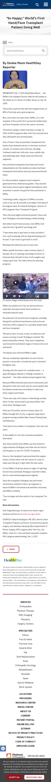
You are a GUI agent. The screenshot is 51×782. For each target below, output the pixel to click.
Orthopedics (26, 606)
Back (11, 549)
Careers (25, 715)
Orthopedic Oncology (25, 665)
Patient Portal (25, 720)
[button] (37, 5)
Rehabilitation (25, 669)
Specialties (25, 630)
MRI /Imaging (25, 615)
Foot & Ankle (25, 639)
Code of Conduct (25, 741)
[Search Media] (43, 50)
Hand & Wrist (25, 648)
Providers (25, 698)
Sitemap (25, 728)
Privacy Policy (25, 737)
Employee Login (25, 746)
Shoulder (25, 674)
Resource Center (25, 702)
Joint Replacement (25, 656)
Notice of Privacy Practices (26, 733)
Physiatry (25, 619)
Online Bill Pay (25, 724)
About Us (25, 711)
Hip (25, 652)
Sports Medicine (25, 682)
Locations (25, 694)
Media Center (25, 707)
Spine (25, 678)
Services (25, 602)
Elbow (25, 635)
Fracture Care (25, 643)
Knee (25, 661)
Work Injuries (25, 687)
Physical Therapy (25, 610)
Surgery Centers (25, 623)
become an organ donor (30, 514)
